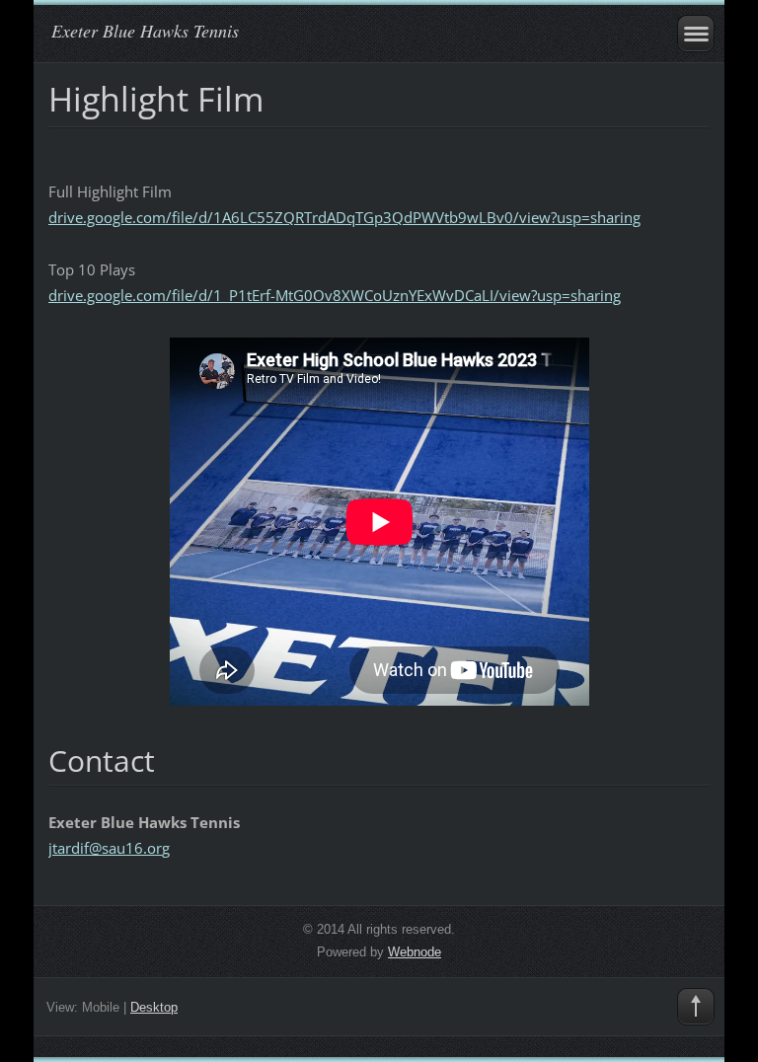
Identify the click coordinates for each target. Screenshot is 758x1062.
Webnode (414, 952)
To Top (696, 1006)
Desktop (154, 1007)
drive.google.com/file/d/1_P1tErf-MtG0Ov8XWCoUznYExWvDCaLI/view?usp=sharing (334, 295)
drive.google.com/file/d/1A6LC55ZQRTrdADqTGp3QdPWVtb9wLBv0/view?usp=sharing (344, 217)
